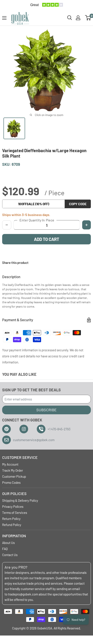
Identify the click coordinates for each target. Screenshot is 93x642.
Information (14, 535)
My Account (10, 464)
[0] (88, 17)
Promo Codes (11, 482)
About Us (8, 543)
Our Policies (14, 493)
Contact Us (10, 555)
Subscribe (46, 409)
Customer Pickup (14, 476)
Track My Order (12, 470)
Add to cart (46, 239)
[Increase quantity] (86, 224)
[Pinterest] (6, 429)
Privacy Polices (12, 506)
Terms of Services (14, 513)
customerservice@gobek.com (34, 440)
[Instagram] (24, 429)
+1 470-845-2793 (59, 429)
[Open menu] (4, 18)
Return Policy (11, 519)
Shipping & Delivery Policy (20, 500)
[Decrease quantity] (6, 224)
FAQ (5, 549)
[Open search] (69, 17)
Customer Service (20, 457)
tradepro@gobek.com (23, 594)
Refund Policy (11, 525)
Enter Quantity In (36, 220)
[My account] (78, 17)
